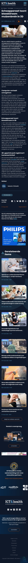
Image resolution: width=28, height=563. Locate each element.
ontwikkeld (23, 124)
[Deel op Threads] (25, 21)
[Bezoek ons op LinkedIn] (17, 509)
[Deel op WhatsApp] (25, 201)
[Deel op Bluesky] (17, 201)
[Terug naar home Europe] (9, 4)
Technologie (10, 8)
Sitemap (14, 550)
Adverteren (14, 540)
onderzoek (14, 72)
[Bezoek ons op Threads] (8, 509)
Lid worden (14, 446)
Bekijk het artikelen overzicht (11, 419)
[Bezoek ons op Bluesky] (11, 509)
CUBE (11, 144)
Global (14, 552)
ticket (15, 218)
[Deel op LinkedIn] (23, 201)
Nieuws (5, 8)
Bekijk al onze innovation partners (14, 478)
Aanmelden (14, 529)
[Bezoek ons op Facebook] (14, 509)
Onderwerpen (14, 543)
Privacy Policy (14, 545)
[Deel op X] (15, 201)
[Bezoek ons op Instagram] (20, 509)
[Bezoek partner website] (9, 487)
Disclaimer (14, 547)
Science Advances (7, 76)
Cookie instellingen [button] (14, 554)
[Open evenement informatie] (24, 559)
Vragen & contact (14, 538)
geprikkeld (14, 159)
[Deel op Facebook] (20, 201)
